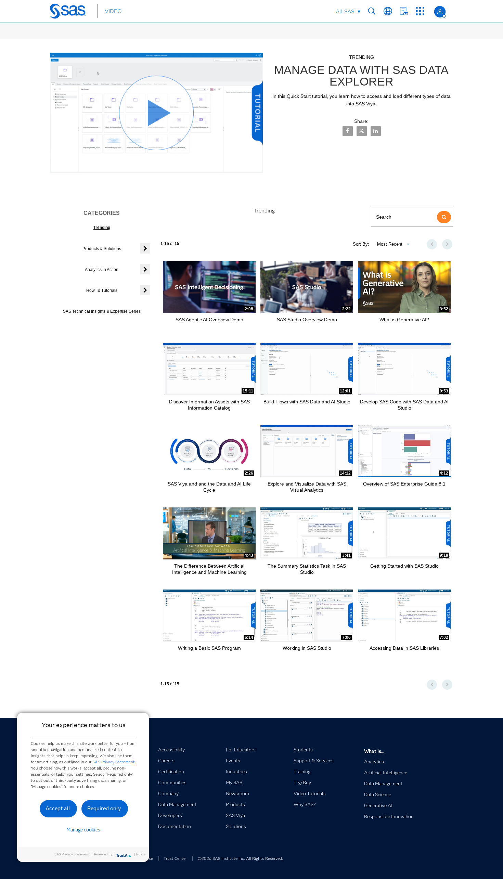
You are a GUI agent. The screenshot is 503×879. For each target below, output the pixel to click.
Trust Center (175, 858)
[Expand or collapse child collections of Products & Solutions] (145, 248)
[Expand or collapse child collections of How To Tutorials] (145, 290)
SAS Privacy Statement (113, 761)
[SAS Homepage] (71, 12)
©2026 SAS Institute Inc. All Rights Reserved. (240, 858)
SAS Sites (420, 11)
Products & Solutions (101, 248)
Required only (104, 808)
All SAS (345, 11)
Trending (101, 227)
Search (371, 11)
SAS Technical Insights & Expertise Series (102, 311)
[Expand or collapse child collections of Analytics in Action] (145, 269)
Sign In (440, 12)
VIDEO (113, 11)
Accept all (58, 808)
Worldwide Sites (388, 11)
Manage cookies (83, 830)
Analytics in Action (101, 269)
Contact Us (404, 11)
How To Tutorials (101, 290)
